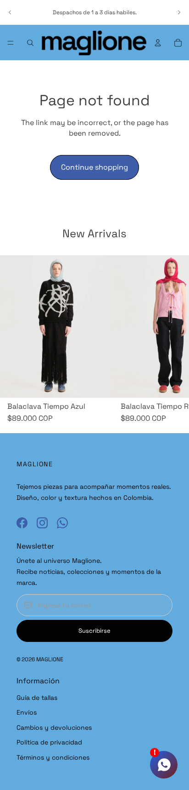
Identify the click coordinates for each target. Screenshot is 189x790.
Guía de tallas (37, 697)
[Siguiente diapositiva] (179, 12)
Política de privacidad (49, 742)
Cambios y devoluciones (54, 727)
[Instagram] (42, 522)
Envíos (27, 712)
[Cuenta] (158, 43)
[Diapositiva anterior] (10, 12)
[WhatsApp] (62, 522)
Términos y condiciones (53, 757)
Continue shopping (94, 167)
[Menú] (10, 42)
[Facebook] (22, 522)
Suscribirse (94, 631)
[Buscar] (30, 43)
